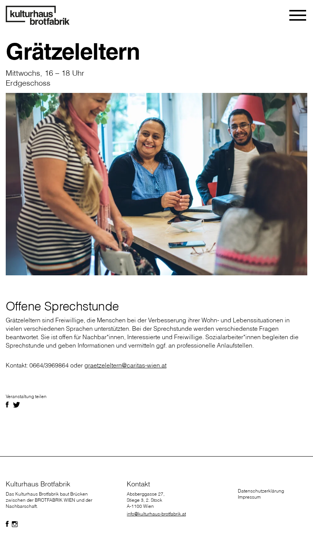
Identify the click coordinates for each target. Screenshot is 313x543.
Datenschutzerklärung (261, 491)
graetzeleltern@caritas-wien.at (125, 365)
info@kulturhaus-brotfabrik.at (156, 514)
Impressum (249, 497)
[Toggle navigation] (298, 15)
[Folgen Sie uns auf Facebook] (7, 524)
